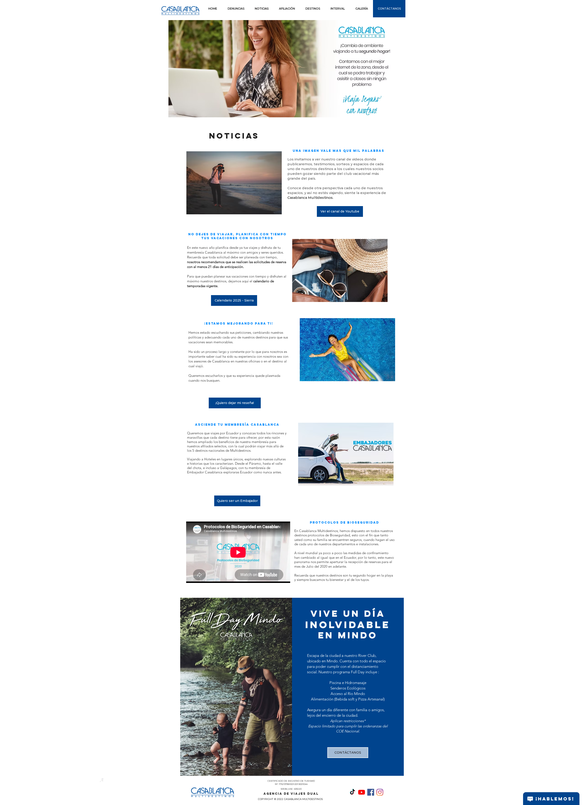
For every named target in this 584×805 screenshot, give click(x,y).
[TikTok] (352, 792)
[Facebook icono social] (370, 792)
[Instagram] (379, 792)
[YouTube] (361, 792)
